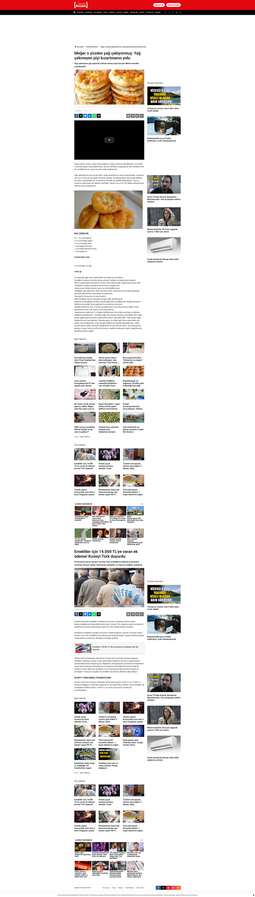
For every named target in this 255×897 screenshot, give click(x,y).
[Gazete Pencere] (80, 5)
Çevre (141, 12)
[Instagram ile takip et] (173, 888)
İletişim (120, 888)
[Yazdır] (128, 116)
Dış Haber (98, 12)
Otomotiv (149, 12)
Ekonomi (88, 12)
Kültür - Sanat (122, 12)
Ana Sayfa (80, 47)
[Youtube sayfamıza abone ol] (177, 12)
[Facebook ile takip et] (169, 12)
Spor (105, 12)
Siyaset (112, 12)
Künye (114, 888)
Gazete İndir (173, 5)
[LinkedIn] (90, 116)
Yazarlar (134, 12)
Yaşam (157, 12)
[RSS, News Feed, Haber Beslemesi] (178, 888)
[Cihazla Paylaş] (99, 116)
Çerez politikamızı (145, 895)
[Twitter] (81, 116)
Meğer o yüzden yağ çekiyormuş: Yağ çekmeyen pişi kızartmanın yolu (123, 47)
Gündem (80, 12)
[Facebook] (76, 116)
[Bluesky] (85, 116)
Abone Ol (159, 5)
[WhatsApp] (94, 116)
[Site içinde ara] (180, 12)
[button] (133, 116)
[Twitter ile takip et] (173, 12)
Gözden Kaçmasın (92, 47)
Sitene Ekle (139, 888)
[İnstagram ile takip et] (165, 12)
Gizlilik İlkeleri (129, 888)
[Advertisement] (164, 63)
